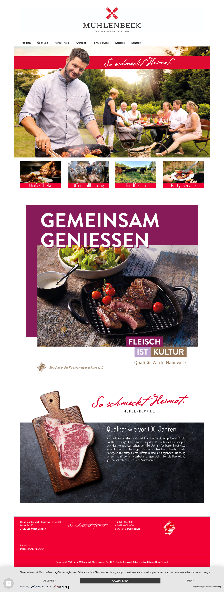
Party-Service (101, 42)
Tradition (25, 42)
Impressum (26, 545)
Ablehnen (49, 580)
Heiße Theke (62, 42)
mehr (190, 580)
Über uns (42, 42)
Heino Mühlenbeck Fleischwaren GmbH (92, 562)
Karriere (120, 42)
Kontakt (136, 42)
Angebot (81, 42)
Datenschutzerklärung (32, 548)
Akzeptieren (120, 580)
